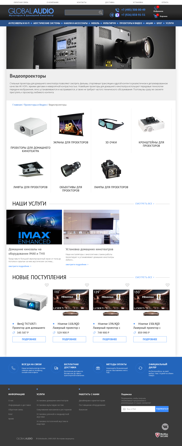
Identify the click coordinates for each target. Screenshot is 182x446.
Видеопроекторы (57, 104)
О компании (52, 2)
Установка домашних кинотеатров (52, 400)
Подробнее (29, 339)
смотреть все (144, 203)
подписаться (162, 409)
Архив (11, 418)
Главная (17, 104)
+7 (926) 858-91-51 (133, 15)
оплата (165, 2)
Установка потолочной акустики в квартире (52, 422)
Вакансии (83, 409)
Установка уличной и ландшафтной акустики (53, 415)
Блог (10, 414)
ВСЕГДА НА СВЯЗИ (32, 364)
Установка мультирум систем (50, 405)
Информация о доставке (19, 405)
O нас (10, 400)
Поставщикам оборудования (92, 405)
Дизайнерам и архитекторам (92, 400)
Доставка (109, 2)
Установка (138, 2)
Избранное (158, 9)
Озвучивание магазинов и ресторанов (54, 409)
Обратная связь (21, 2)
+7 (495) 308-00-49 (133, 9)
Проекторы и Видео (36, 104)
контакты (81, 2)
